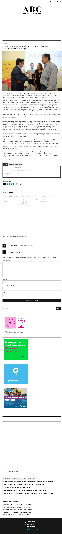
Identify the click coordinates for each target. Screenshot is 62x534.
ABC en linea (16, 168)
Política (5, 43)
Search (59, 1)
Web (4, 292)
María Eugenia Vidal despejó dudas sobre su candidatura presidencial (11, 197)
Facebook (53, 1)
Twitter (50, 1)
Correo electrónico (8, 286)
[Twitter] (5, 174)
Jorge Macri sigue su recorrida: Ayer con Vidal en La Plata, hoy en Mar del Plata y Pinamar (30, 198)
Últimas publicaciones (16, 164)
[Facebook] (7, 174)
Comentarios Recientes (15, 478)
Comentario (6, 260)
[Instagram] (7, 175)
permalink (24, 236)
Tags (33, 478)
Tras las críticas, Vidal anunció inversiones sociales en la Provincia (49, 197)
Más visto (29, 478)
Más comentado (24, 478)
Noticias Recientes (6, 478)
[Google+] (9, 174)
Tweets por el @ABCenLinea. (11, 471)
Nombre (5, 279)
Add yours (30, 245)
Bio (6, 164)
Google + (56, 1)
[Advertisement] (32, 29)
